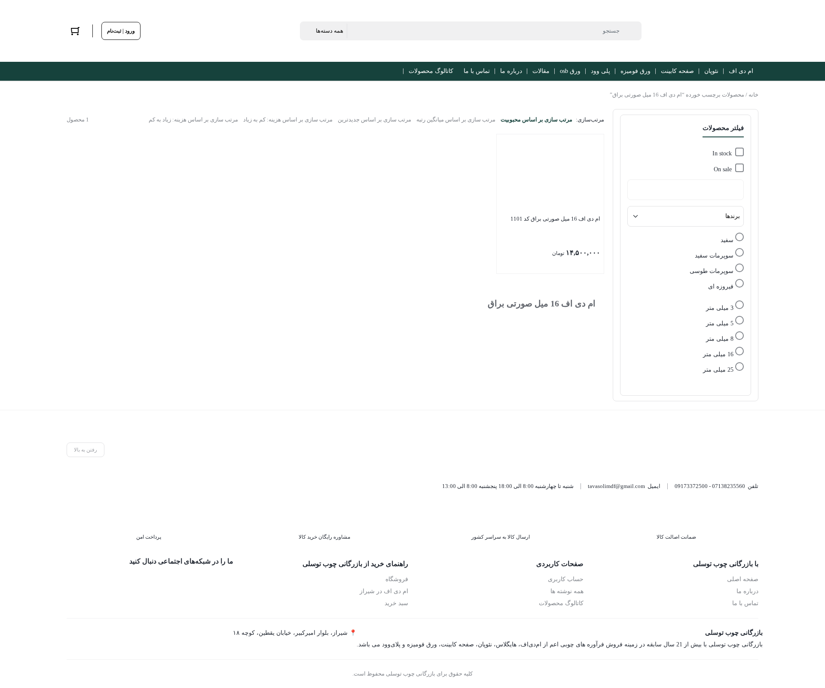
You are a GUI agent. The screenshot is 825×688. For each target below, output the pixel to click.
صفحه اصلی (742, 579)
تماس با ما (745, 603)
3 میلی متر (719, 308)
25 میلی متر (718, 370)
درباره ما (747, 591)
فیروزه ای (720, 286)
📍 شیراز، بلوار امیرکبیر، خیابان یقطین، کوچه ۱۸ (295, 633)
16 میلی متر (718, 354)
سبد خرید (396, 603)
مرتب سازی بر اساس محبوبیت (536, 119)
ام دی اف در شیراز (384, 591)
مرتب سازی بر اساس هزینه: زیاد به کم (193, 119)
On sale (723, 169)
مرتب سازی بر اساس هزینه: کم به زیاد (288, 119)
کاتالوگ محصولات (561, 603)
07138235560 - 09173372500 (710, 486)
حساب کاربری (566, 579)
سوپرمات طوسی (711, 271)
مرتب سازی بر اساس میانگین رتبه (455, 119)
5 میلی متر (719, 323)
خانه (753, 94)
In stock (722, 153)
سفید (727, 240)
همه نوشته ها (567, 591)
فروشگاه (396, 579)
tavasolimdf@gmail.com (616, 486)
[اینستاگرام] (187, 581)
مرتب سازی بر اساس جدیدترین (374, 119)
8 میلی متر (719, 339)
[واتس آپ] (226, 581)
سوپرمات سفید (714, 255)
